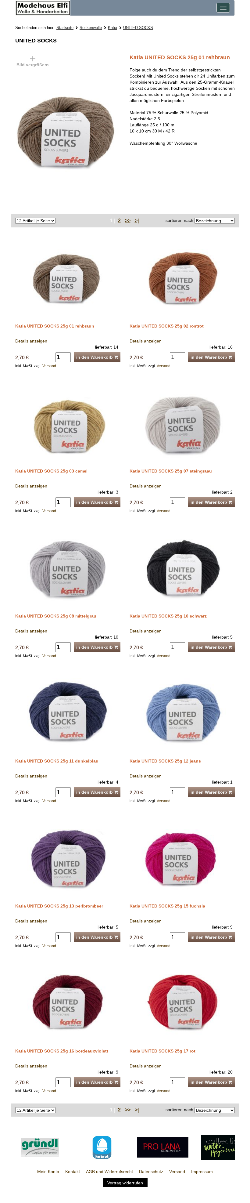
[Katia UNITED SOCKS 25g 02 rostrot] (182, 277)
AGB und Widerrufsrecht (109, 1171)
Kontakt (72, 1171)
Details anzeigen (31, 341)
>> (127, 220)
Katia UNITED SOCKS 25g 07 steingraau (171, 471)
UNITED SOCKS (138, 27)
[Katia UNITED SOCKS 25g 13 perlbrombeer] (67, 857)
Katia (112, 27)
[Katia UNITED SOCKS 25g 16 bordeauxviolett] (67, 1002)
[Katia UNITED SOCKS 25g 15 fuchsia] (182, 857)
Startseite (64, 27)
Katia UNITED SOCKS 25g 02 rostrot (167, 326)
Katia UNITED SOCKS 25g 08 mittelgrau (55, 616)
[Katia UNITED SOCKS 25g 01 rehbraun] (91, 130)
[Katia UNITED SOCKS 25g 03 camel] (67, 422)
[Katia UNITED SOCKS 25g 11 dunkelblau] (67, 712)
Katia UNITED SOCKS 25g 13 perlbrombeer (59, 906)
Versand (49, 366)
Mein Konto (48, 1171)
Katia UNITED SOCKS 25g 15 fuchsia (167, 906)
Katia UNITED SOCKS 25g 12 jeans (165, 761)
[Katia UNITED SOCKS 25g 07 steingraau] (182, 422)
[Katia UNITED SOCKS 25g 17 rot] (182, 1002)
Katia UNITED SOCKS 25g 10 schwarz (168, 616)
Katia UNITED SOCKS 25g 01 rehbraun (54, 326)
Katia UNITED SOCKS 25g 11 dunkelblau (56, 761)
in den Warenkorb (95, 357)
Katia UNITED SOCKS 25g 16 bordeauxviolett (61, 1051)
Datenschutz (151, 1171)
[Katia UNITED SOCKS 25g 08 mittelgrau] (67, 567)
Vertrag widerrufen (125, 1182)
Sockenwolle (91, 27)
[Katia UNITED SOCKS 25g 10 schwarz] (182, 567)
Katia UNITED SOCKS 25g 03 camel (51, 471)
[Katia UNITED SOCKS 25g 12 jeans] (182, 712)
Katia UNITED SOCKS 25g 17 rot (162, 1051)
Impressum (202, 1171)
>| (137, 220)
